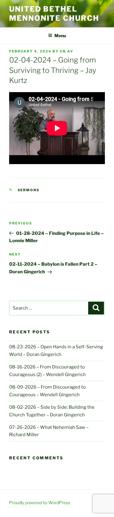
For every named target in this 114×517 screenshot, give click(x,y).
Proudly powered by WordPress (39, 502)
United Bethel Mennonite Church (54, 14)
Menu (60, 35)
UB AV (66, 51)
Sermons (29, 190)
